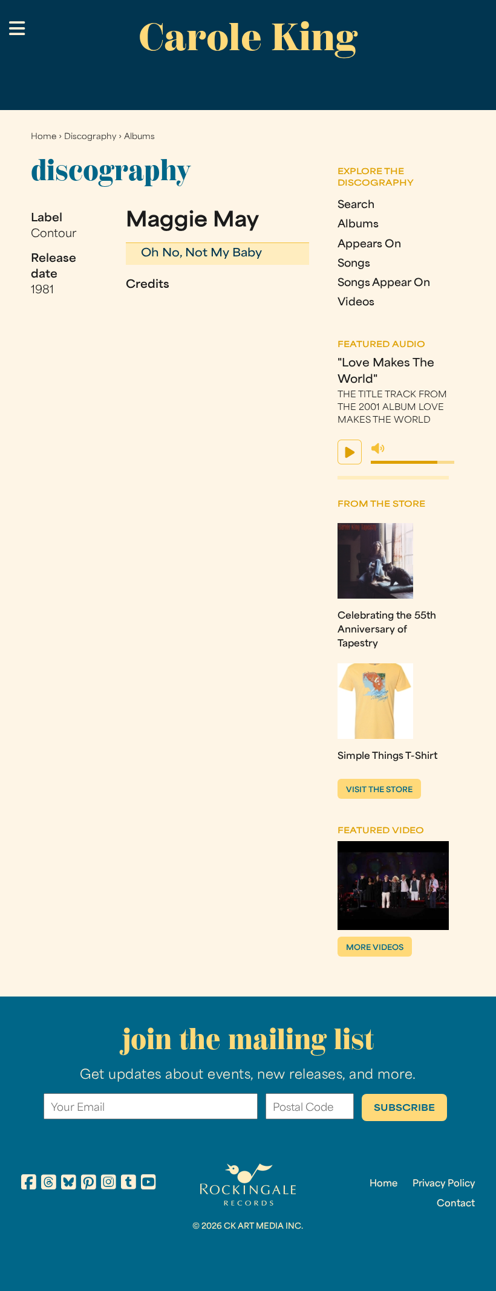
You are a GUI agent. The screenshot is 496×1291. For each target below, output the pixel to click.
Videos (356, 303)
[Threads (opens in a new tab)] (48, 1184)
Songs (354, 264)
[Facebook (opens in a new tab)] (28, 1184)
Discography (90, 137)
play (350, 452)
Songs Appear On (384, 283)
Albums (139, 137)
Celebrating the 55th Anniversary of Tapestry (387, 630)
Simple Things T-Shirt (387, 756)
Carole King (248, 37)
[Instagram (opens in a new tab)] (108, 1184)
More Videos (374, 948)
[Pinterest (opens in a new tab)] (88, 1184)
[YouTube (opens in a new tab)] (148, 1184)
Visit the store (379, 790)
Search (356, 205)
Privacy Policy (444, 1184)
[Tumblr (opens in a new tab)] (128, 1184)
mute (378, 448)
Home (43, 137)
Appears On (369, 244)
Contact (456, 1204)
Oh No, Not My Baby (201, 254)
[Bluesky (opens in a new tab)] (68, 1184)
